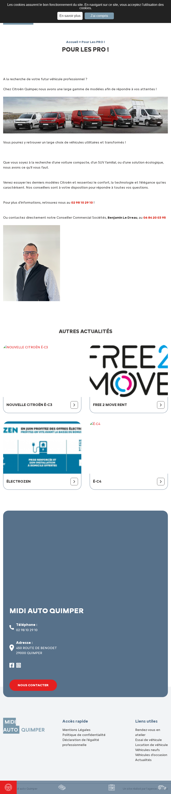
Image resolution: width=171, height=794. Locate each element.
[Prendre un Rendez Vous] (111, 787)
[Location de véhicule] (162, 787)
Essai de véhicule (148, 740)
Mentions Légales (76, 730)
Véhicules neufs (147, 750)
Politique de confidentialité (84, 735)
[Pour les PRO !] (62, 787)
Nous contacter (33, 685)
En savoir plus (69, 16)
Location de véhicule (151, 745)
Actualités (143, 760)
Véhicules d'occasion (151, 755)
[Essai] (8, 787)
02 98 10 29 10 (27, 630)
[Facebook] (11, 666)
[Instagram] (18, 666)
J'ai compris (99, 16)
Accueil (72, 42)
